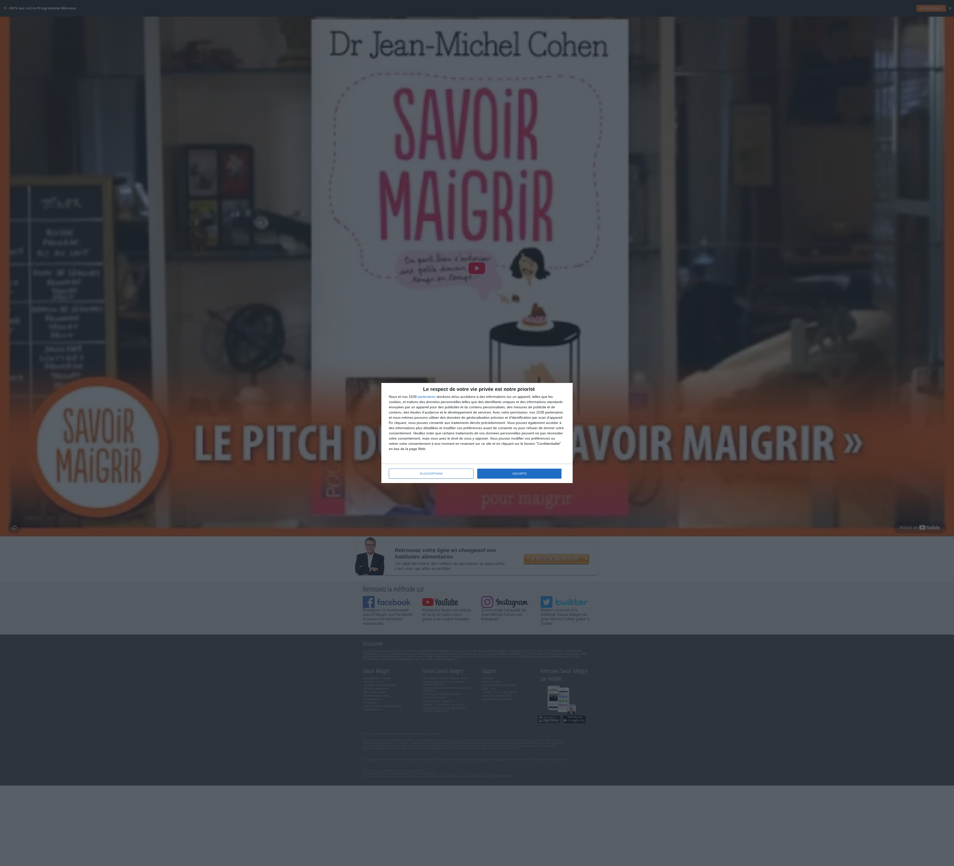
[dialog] (477, 433)
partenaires (427, 396)
